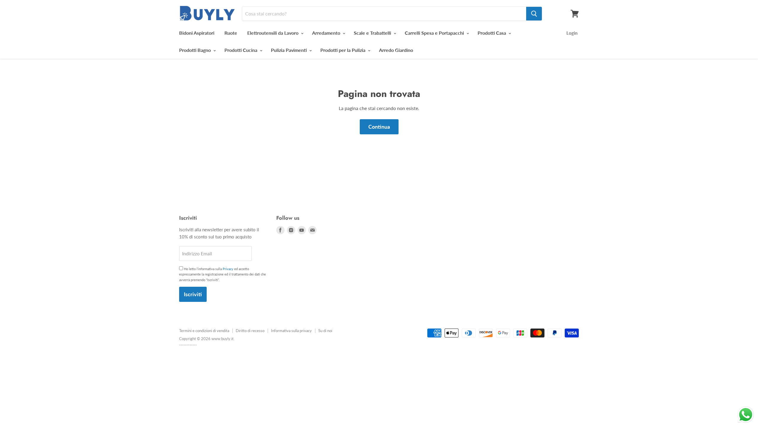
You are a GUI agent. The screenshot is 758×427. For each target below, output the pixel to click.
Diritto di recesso (250, 330)
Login (571, 33)
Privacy (228, 269)
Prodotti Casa (492, 33)
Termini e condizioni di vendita (204, 330)
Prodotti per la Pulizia (343, 50)
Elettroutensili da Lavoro (273, 33)
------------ (188, 344)
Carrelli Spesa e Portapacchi (435, 33)
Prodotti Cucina (241, 50)
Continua (379, 126)
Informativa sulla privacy (291, 330)
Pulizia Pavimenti (289, 50)
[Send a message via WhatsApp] (745, 414)
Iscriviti (193, 294)
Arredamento (326, 33)
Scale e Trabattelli (373, 33)
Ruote (230, 33)
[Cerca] (534, 13)
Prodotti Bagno (195, 50)
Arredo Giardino (396, 50)
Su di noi (325, 330)
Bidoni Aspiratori (196, 33)
